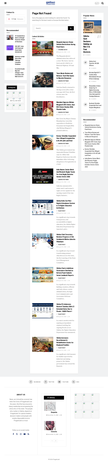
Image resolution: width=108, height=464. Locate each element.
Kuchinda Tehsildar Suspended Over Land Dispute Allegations (95, 105)
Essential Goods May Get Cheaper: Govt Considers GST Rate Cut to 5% (20, 72)
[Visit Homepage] (50, 3)
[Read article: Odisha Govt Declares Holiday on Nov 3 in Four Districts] (92, 26)
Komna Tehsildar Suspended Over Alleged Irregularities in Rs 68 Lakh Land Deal (66, 138)
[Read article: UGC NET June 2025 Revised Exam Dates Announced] (10, 47)
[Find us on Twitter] (17, 434)
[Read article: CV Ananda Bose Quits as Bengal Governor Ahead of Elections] (10, 37)
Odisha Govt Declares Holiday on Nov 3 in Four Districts (87, 44)
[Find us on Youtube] (25, 434)
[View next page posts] (55, 440)
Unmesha (54, 431)
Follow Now (16, 100)
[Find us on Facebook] (13, 434)
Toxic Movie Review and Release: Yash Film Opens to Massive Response (65, 75)
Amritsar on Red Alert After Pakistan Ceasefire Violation (19, 60)
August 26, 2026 (61, 52)
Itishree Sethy (62, 49)
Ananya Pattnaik (63, 81)
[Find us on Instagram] (21, 434)
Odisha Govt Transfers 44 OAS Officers (94, 63)
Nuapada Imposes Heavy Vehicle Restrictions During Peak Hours (65, 44)
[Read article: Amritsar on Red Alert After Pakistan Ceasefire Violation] (10, 58)
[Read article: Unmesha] (50, 425)
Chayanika (54, 412)
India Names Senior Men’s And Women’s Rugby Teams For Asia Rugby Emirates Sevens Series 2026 (92, 163)
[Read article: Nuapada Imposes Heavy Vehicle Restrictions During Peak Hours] (42, 48)
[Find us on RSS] (28, 434)
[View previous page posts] (52, 440)
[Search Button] (102, 3)
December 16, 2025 (52, 415)
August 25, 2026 (61, 213)
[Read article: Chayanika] (50, 406)
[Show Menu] (5, 3)
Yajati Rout (61, 211)
